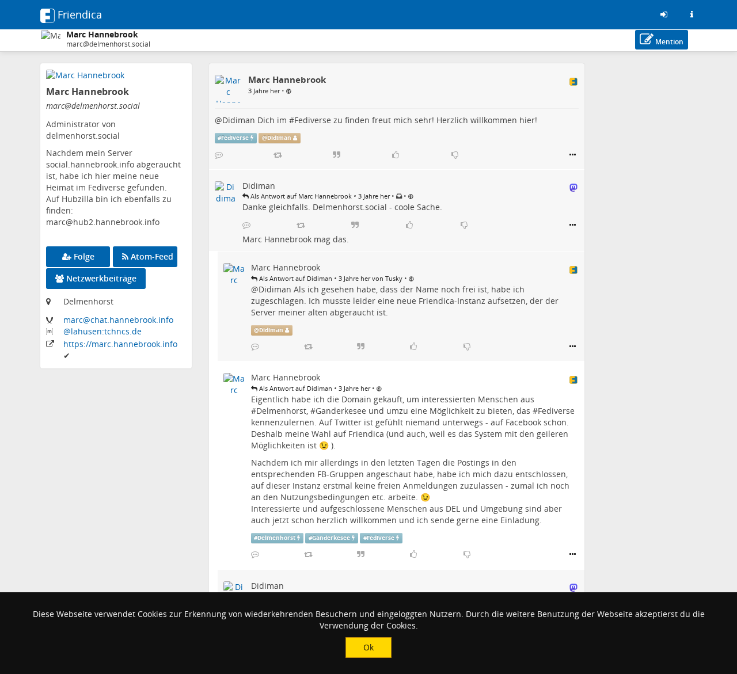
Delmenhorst (281, 410)
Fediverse (312, 120)
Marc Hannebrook (276, 239)
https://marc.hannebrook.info (120, 343)
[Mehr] (573, 154)
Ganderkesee (341, 410)
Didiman (238, 120)
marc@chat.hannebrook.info (118, 319)
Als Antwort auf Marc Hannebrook (300, 196)
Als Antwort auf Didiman (294, 278)
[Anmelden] (664, 14)
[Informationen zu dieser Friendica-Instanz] (691, 14)
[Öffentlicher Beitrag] (288, 90)
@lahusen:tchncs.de (102, 331)
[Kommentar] (219, 154)
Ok (368, 647)
